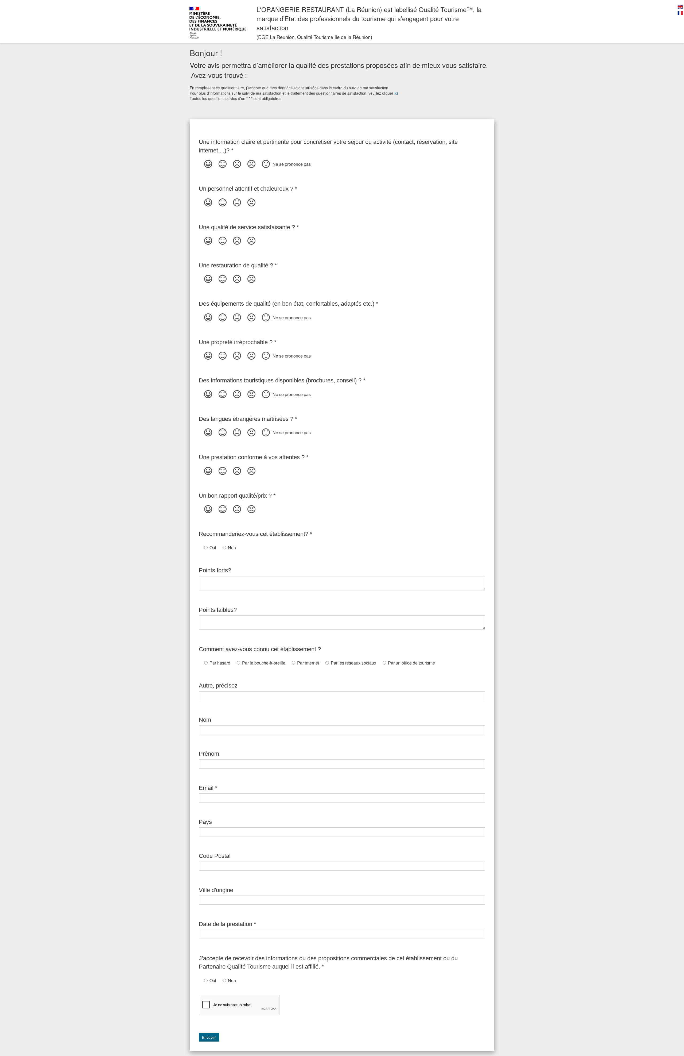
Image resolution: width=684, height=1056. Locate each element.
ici (396, 93)
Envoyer (209, 1037)
